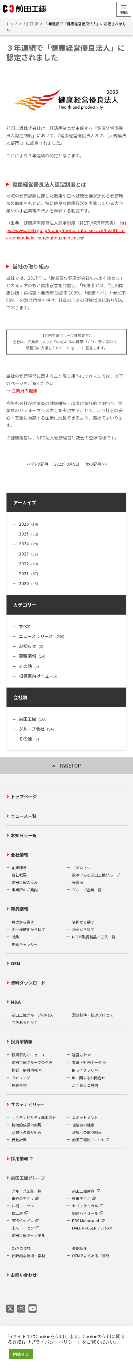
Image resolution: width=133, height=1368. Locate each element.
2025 (24, 534)
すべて (25, 626)
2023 (24, 554)
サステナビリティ (28, 1104)
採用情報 (19, 1158)
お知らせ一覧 (24, 835)
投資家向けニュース (38, 676)
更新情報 (27, 656)
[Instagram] (21, 1308)
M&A (16, 1002)
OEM (15, 963)
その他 (25, 666)
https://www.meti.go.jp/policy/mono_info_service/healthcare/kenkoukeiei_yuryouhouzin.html (66, 230)
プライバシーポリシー (54, 1341)
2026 (24, 524)
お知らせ (27, 646)
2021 (24, 573)
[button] (123, 9)
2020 (24, 583)
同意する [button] (21, 1354)
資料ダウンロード (28, 982)
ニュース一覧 (23, 816)
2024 (24, 543)
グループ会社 (32, 729)
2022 (24, 563)
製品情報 (19, 909)
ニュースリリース (36, 636)
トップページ (24, 796)
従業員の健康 (24, 390)
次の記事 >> (96, 464)
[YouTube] (32, 1308)
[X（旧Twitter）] (10, 1308)
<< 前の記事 (37, 464)
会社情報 (19, 854)
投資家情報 (21, 1041)
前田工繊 (27, 719)
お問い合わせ (24, 1275)
